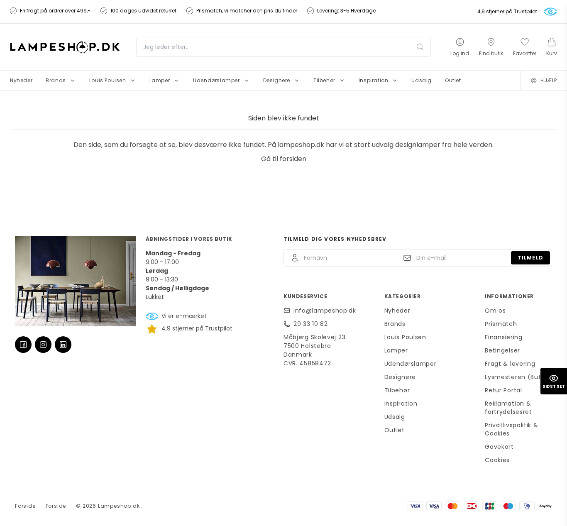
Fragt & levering (510, 364)
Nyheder (397, 310)
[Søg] (420, 46)
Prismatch (501, 324)
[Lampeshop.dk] (65, 46)
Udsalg (394, 417)
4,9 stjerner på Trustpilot (507, 11)
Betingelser (502, 350)
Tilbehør (397, 390)
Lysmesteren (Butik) (517, 377)
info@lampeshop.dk (324, 310)
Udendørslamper (410, 364)
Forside (25, 505)
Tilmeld (530, 257)
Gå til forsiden (283, 159)
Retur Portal (503, 390)
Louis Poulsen (405, 337)
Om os (495, 310)
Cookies (497, 460)
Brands (395, 324)
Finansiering (503, 337)
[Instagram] (43, 344)
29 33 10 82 (310, 324)
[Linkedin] (63, 344)
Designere (400, 377)
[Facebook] (23, 344)
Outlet (394, 430)
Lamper (396, 350)
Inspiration (401, 403)
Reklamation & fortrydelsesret (508, 407)
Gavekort (499, 447)
